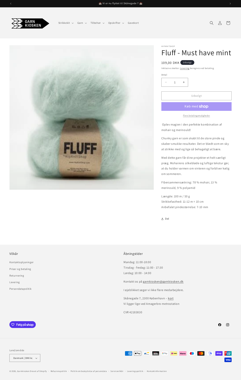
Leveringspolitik (135, 371)
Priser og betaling (20, 269)
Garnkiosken (23, 371)
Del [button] (167, 218)
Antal (164, 74)
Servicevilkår (117, 371)
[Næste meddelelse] (230, 3)
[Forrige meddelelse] (11, 3)
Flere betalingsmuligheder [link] (196, 115)
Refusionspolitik (59, 371)
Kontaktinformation (157, 371)
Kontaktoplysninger (21, 262)
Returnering (16, 275)
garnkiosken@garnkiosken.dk (163, 281)
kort (170, 298)
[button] (65, 23)
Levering (184, 68)
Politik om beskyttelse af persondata (89, 371)
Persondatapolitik (20, 288)
